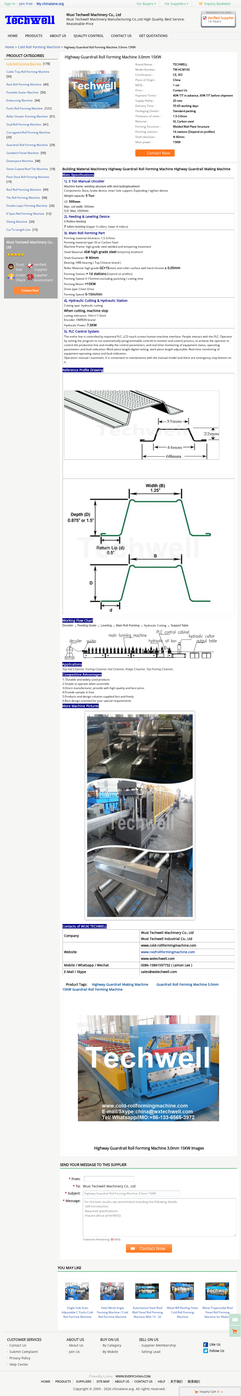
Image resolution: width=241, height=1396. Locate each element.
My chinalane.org (50, 3)
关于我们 (176, 1381)
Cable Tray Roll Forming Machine (27, 72)
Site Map (103, 1381)
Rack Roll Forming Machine (24, 84)
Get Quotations (153, 35)
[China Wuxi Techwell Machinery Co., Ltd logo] (30, 26)
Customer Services (24, 1339)
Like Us (215, 1344)
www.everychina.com (133, 1376)
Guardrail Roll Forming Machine (27, 145)
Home (13, 35)
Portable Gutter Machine (22, 92)
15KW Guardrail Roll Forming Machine (92, 989)
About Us (58, 35)
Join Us (74, 1351)
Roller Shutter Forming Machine (27, 116)
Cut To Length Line (18, 230)
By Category (112, 1345)
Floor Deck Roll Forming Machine (27, 177)
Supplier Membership (158, 1345)
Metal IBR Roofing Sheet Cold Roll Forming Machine (182, 1312)
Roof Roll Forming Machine (24, 190)
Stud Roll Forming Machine (24, 124)
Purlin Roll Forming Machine (25, 108)
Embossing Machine (19, 100)
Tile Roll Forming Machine (23, 198)
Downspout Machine (20, 161)
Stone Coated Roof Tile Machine (27, 169)
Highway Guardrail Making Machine (120, 984)
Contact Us (121, 35)
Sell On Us (148, 1339)
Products (33, 35)
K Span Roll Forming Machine (25, 214)
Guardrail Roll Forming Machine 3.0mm (188, 984)
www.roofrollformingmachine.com (168, 952)
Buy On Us (109, 1339)
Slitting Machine (17, 222)
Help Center (18, 1364)
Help (161, 1381)
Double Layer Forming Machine (27, 206)
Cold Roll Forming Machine (39, 47)
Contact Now (30, 290)
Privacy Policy (19, 1358)
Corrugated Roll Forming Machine (28, 132)
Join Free (26, 3)
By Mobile (110, 1351)
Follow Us (216, 1350)
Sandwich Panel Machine (23, 153)
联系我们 (194, 1381)
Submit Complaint (23, 1351)
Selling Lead (151, 1351)
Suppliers (83, 1381)
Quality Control (89, 35)
